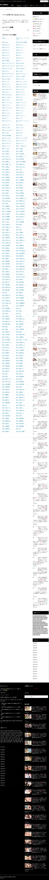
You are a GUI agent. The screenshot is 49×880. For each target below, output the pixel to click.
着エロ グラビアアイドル (8, 73)
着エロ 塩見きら (20, 182)
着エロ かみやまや (20, 68)
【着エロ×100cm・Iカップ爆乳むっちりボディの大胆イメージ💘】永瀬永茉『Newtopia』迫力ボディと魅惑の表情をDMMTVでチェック (40, 488)
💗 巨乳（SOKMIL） (37, 28)
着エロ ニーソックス (7, 102)
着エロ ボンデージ (6, 125)
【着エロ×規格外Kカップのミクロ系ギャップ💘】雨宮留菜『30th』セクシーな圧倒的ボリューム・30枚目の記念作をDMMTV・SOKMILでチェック (40, 156)
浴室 (34, 631)
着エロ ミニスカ (20, 127)
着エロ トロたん (6, 99)
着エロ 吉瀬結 (19, 177)
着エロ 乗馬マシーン (21, 156)
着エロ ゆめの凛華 (6, 135)
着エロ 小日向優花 (6, 211)
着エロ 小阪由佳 (6, 219)
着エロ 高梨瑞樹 (20, 426)
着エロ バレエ (5, 110)
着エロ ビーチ (19, 113)
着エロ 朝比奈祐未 (20, 266)
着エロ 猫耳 (19, 331)
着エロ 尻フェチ (20, 219)
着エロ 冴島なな (6, 169)
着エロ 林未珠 (19, 279)
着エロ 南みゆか (20, 172)
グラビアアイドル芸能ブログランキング (40, 46)
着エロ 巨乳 (19, 229)
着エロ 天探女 (5, 193)
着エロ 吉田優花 (6, 180)
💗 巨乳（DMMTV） (37, 26)
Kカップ (41, 619)
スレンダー (41, 625)
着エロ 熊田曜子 (20, 324)
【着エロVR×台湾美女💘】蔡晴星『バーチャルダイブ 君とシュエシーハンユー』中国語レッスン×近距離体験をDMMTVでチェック (40, 197)
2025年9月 (35, 669)
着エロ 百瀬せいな (20, 342)
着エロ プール (19, 118)
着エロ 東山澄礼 (6, 276)
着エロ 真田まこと (20, 347)
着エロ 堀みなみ (6, 182)
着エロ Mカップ (20, 58)
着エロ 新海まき (6, 248)
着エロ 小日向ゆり (20, 208)
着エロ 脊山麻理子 (6, 384)
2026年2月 (35, 657)
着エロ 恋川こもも (6, 240)
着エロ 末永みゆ (20, 271)
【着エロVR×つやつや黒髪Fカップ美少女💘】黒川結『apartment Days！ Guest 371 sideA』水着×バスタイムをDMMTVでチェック (40, 207)
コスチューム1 (42, 622)
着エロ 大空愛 (19, 190)
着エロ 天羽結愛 (20, 193)
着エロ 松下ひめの (20, 276)
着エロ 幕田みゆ (6, 235)
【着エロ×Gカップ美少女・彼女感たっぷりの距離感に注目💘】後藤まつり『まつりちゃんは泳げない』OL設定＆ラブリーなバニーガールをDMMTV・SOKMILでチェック (40, 342)
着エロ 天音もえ (6, 195)
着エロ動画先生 (4, 4)
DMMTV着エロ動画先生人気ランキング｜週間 (10, 707)
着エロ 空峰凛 (19, 358)
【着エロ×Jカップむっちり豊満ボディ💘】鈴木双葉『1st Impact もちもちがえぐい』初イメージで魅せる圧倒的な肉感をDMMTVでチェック (40, 138)
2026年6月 (35, 647)
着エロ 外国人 (19, 185)
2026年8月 (35, 643)
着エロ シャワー (6, 81)
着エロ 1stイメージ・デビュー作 (22, 38)
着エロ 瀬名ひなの (20, 318)
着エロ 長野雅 (5, 418)
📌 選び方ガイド (45, 5)
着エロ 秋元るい (6, 355)
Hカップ (45, 617)
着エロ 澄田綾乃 (6, 318)
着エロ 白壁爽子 (20, 337)
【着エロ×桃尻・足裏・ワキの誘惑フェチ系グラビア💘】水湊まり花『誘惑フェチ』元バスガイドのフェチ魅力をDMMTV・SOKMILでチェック (40, 415)
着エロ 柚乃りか (6, 282)
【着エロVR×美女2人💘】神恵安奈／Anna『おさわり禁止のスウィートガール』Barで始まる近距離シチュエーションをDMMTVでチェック (40, 187)
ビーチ (42, 626)
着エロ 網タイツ (20, 368)
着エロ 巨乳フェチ (6, 232)
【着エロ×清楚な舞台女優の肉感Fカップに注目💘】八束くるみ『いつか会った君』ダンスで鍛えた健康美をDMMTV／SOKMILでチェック (40, 572)
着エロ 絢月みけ (6, 368)
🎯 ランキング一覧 (39, 5)
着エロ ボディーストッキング (22, 121)
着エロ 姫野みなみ (20, 200)
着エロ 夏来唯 (5, 185)
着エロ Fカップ (5, 47)
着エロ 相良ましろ (20, 345)
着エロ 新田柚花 (6, 250)
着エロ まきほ (19, 125)
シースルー (45, 623)
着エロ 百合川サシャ (7, 342)
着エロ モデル (19, 132)
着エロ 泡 (18, 308)
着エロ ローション (6, 145)
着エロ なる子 (19, 99)
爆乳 (34, 633)
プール (39, 628)
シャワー (34, 623)
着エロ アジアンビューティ (8, 63)
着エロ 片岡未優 (20, 329)
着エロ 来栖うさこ (20, 274)
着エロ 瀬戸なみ (20, 321)
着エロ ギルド (5, 71)
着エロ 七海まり (6, 151)
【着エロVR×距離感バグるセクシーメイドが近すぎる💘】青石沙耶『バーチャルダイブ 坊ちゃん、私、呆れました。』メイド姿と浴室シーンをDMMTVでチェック (40, 603)
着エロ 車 (4, 405)
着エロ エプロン (20, 65)
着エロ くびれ (19, 71)
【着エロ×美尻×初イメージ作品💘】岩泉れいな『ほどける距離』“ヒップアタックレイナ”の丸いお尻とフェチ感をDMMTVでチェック (40, 98)
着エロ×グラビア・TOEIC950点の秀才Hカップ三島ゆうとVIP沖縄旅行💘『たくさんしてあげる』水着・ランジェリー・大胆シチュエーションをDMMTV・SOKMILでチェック (40, 498)
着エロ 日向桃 (5, 253)
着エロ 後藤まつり (20, 237)
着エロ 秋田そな (20, 355)
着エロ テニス (19, 97)
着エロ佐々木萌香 (20, 431)
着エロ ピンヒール (20, 115)
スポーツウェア (35, 625)
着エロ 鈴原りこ (6, 413)
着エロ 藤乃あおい (20, 394)
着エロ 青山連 (5, 423)
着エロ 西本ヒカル (20, 400)
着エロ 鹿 (18, 428)
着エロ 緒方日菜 (20, 371)
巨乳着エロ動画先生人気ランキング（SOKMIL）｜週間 (11, 717)
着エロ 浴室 (19, 310)
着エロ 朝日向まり (6, 266)
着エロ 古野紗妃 (6, 177)
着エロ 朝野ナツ (6, 269)
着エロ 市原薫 (19, 232)
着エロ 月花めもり (20, 261)
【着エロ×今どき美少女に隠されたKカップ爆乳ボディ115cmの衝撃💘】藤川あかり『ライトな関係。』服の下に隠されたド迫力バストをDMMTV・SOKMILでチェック (40, 363)
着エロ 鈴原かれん (20, 410)
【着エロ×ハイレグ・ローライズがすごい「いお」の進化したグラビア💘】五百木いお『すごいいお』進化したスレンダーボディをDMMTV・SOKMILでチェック (40, 393)
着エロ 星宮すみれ (6, 255)
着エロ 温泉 (19, 316)
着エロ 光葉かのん (20, 164)
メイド (42, 628)
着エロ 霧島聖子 (20, 421)
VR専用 (36, 620)
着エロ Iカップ (19, 50)
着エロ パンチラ (6, 113)
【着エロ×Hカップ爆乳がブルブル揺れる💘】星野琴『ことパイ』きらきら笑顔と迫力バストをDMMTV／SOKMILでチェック (40, 552)
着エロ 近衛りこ (20, 407)
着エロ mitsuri (5, 58)
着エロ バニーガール (7, 107)
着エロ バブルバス (20, 107)
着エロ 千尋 (19, 169)
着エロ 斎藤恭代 (20, 245)
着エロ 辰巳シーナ (6, 407)
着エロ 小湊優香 (6, 216)
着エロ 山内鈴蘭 (20, 221)
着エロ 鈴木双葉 (6, 415)
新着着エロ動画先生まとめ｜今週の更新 (9, 697)
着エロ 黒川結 (5, 431)
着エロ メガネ (5, 132)
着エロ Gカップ (19, 47)
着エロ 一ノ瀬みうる (21, 145)
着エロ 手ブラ (19, 242)
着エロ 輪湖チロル (20, 405)
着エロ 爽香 (5, 329)
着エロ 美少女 (19, 373)
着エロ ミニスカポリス (7, 130)
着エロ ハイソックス (21, 102)
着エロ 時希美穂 (6, 261)
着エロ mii (18, 55)
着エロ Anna (5, 42)
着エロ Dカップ (5, 44)
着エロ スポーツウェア (21, 86)
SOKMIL (45, 619)
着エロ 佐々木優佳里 (21, 161)
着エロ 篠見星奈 (6, 366)
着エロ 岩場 (19, 224)
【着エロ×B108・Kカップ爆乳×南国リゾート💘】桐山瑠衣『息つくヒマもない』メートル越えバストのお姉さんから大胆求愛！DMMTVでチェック (40, 107)
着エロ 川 (18, 227)
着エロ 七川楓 (19, 148)
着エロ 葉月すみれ (20, 389)
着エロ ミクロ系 (6, 127)
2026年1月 (35, 659)
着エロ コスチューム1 (21, 73)
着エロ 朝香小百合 (20, 269)
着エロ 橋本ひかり (6, 295)
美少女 (34, 634)
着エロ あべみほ (20, 63)
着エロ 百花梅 (5, 345)
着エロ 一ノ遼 (5, 148)
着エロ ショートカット (21, 81)
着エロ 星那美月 (20, 255)
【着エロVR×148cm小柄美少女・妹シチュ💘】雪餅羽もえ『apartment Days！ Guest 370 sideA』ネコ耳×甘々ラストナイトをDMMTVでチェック (40, 227)
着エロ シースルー (20, 78)
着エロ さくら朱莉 (20, 76)
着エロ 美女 (5, 373)
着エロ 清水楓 (5, 316)
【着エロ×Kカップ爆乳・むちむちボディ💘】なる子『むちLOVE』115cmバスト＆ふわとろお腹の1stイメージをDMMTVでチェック (40, 404)
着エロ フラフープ (6, 120)
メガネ (45, 628)
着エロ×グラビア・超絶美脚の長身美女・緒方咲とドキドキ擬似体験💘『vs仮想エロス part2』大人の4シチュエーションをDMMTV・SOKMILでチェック (40, 520)
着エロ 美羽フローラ (7, 379)
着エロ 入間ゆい (6, 166)
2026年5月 (35, 650)
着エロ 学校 (5, 203)
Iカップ (34, 619)
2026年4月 (35, 652)
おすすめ (40, 620)
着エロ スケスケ (6, 84)
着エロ (3, 38)
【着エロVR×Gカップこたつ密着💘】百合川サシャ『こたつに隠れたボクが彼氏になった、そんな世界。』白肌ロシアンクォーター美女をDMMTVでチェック (40, 288)
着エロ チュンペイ (20, 94)
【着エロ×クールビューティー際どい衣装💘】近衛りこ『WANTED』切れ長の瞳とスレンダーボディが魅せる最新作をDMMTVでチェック (40, 128)
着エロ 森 (4, 292)
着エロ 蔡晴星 (5, 394)
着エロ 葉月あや (6, 389)
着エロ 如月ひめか (6, 200)
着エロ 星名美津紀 (20, 253)
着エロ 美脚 (19, 379)
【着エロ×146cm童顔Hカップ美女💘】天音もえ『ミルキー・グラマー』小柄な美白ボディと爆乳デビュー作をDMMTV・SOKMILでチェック (40, 592)
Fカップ (38, 617)
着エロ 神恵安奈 (20, 352)
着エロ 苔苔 (19, 386)
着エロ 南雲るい (6, 174)
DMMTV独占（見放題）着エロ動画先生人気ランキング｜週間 (11, 704)
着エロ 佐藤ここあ (6, 164)
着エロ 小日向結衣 (20, 211)
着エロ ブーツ (5, 118)
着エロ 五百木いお (6, 159)
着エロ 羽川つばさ (6, 381)
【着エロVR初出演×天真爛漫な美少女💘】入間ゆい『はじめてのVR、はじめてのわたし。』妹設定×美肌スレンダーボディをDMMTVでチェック (40, 278)
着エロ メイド (19, 130)
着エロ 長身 (19, 415)
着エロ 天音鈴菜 (20, 195)
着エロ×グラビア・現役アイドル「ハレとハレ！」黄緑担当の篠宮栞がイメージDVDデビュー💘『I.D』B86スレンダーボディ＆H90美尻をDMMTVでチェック (40, 477)
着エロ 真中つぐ (6, 347)
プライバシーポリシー (5, 694)
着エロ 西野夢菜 (6, 402)
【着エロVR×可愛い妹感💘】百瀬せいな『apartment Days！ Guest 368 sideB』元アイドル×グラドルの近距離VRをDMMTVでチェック (40, 167)
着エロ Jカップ (5, 52)
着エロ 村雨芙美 (6, 274)
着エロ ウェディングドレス (8, 65)
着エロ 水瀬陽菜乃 (20, 303)
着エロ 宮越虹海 (6, 206)
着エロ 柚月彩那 (20, 282)
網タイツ (43, 633)
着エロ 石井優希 (20, 350)
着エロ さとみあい (6, 78)
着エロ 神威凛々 (6, 352)
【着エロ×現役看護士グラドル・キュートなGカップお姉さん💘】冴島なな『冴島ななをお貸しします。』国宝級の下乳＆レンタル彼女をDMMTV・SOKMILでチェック (40, 352)
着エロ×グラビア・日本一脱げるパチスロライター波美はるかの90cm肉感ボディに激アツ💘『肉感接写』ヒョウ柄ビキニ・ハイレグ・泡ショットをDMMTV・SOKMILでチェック (40, 541)
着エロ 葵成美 (19, 392)
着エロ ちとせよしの (7, 94)
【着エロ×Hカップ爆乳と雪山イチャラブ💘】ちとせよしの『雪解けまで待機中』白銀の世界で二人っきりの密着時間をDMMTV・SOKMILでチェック (40, 374)
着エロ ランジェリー (7, 140)
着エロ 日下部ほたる (21, 250)
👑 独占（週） (32, 5)
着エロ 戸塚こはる (6, 242)
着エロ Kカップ (19, 52)
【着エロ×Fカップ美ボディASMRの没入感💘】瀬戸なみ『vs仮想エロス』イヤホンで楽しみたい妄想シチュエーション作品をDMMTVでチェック (40, 118)
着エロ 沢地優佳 (6, 308)
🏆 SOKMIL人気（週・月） (19, 6)
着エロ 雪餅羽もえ (6, 421)
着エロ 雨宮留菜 (20, 418)
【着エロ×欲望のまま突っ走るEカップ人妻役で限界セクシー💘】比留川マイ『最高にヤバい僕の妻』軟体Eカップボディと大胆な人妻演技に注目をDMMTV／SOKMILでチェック (40, 426)
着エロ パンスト (20, 110)
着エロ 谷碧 (19, 402)
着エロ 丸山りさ (6, 156)
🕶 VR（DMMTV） (37, 30)
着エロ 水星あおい (6, 300)
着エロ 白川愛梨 (6, 339)
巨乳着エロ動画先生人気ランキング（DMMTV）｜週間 (11, 714)
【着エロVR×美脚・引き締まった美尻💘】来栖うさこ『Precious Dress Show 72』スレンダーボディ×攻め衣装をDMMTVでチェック (40, 268)
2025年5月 (35, 678)
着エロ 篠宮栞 (19, 363)
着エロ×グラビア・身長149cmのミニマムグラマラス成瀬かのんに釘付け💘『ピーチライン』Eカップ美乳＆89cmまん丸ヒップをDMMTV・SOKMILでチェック (40, 467)
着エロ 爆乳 (19, 326)
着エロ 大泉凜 (5, 190)
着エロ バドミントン (21, 105)
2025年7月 (35, 673)
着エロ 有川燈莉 (6, 263)
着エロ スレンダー (20, 89)
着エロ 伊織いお (6, 161)
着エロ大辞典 (35, 68)
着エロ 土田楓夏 (20, 180)
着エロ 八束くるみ (20, 166)
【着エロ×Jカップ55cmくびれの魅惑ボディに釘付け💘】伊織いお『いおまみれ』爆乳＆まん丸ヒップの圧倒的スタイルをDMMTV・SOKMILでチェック (40, 310)
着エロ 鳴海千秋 (6, 428)
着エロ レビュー (20, 143)
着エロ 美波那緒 (20, 376)
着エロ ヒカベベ (6, 115)
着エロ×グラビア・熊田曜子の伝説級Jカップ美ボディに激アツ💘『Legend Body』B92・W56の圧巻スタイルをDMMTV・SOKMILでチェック (40, 456)
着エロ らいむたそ (6, 138)
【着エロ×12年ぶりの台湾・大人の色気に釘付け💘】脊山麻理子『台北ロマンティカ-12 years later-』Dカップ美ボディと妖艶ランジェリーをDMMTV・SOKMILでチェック (40, 320)
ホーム (2, 9)
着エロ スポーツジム (7, 89)
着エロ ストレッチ (6, 86)
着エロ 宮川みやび (20, 203)
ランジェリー (35, 630)
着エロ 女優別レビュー (21, 198)
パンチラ (38, 626)
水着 (45, 630)
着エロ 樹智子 (19, 292)
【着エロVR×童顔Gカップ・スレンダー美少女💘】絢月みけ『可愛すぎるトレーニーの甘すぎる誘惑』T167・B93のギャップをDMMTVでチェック (40, 238)
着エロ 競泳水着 (6, 360)
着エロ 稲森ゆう (6, 358)
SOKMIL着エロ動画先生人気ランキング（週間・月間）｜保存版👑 (11, 689)
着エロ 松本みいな (6, 279)
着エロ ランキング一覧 (21, 138)
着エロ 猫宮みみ (6, 331)
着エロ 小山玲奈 (6, 208)
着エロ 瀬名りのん (6, 321)
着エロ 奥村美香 (6, 198)
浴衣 (36, 631)
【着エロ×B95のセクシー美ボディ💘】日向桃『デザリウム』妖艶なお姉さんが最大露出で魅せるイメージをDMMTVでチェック (40, 147)
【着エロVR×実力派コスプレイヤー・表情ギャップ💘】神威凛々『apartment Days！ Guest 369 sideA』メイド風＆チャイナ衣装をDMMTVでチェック (40, 216)
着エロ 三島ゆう (6, 153)
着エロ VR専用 (5, 60)
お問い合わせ (3, 692)
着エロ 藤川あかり (20, 397)
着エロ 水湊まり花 (6, 303)
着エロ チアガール (20, 92)
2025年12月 (35, 662)
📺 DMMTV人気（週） (25, 6)
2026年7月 (35, 645)
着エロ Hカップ (5, 50)
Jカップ (37, 619)
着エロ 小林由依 (6, 214)
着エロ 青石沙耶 (20, 423)
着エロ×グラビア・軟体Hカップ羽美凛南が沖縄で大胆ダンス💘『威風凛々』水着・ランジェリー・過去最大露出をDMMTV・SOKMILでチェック (40, 509)
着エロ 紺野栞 (19, 366)
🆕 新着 (12, 5)
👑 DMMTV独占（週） (37, 23)
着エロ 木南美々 (6, 271)
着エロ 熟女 (5, 326)
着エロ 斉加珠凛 (6, 245)
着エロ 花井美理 (20, 384)
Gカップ (42, 617)
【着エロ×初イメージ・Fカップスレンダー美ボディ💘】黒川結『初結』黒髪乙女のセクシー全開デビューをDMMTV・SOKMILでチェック (40, 384)
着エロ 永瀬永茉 (20, 305)
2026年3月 (35, 654)
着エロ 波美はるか (6, 310)
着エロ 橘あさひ (20, 295)
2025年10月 (35, 666)
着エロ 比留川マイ (6, 297)
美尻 (37, 634)
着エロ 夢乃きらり (6, 187)
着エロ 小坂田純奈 (20, 206)
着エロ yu (18, 60)
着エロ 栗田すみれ (6, 287)
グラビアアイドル (36, 622)
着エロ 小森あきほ (20, 214)
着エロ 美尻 (5, 376)
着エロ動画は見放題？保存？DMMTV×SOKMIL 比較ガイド (11, 721)
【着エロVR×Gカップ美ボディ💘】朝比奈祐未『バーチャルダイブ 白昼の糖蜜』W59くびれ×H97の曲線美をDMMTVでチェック (40, 177)
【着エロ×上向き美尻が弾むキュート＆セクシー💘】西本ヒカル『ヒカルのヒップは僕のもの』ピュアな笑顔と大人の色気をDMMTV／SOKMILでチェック (40, 561)
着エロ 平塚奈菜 (6, 237)
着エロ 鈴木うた (20, 413)
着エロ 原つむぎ (20, 174)
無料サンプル (44, 631)
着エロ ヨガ (19, 135)
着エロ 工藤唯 (5, 229)
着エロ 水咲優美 (20, 297)
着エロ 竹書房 (19, 360)
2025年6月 (35, 676)
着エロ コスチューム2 (7, 76)
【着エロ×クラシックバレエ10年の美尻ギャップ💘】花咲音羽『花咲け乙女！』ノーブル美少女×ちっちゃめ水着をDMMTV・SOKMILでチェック (40, 299)
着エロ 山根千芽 (6, 224)
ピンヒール (35, 628)
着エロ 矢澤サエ (6, 350)
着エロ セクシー (6, 92)
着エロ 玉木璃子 (6, 334)
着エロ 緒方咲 (5, 371)
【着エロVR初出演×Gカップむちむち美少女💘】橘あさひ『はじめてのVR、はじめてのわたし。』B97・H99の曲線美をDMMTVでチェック (40, 248)
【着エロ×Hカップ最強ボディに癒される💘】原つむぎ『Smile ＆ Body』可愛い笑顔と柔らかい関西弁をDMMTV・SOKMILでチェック (40, 437)
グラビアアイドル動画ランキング (39, 48)
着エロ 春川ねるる (20, 258)
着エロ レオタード (6, 143)
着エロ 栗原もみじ (20, 284)
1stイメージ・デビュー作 (37, 615)
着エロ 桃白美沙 (20, 287)
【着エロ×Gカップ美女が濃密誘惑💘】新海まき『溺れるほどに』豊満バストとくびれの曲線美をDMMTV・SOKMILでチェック (40, 446)
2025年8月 (35, 671)
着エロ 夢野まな (20, 187)
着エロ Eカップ (19, 44)
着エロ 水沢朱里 (20, 300)
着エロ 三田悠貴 (20, 153)
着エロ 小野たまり (20, 216)
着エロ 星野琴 (5, 258)
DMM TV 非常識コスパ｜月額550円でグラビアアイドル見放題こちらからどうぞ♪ (40, 65)
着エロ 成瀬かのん (20, 240)
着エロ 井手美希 (20, 159)
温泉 (40, 631)
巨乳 (39, 630)
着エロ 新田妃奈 (20, 248)
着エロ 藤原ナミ (6, 397)
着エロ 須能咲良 (6, 426)
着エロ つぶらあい (6, 97)
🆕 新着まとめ (36, 16)
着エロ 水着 (5, 305)
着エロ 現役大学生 (20, 334)
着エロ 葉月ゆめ (6, 392)
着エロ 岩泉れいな (6, 227)
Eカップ (34, 617)
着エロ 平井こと (20, 235)
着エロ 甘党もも (6, 337)
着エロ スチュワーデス (21, 84)
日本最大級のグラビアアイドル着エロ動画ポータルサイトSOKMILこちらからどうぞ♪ (40, 60)
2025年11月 (35, 664)
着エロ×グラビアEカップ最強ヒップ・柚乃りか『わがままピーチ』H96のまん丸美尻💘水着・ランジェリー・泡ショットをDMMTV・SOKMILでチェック (40, 531)
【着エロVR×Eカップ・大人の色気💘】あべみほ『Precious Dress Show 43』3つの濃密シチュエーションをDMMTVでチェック (40, 259)
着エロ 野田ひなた (6, 410)
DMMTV (44, 615)
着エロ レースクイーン (21, 140)
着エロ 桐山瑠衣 (6, 290)
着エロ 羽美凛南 (20, 381)
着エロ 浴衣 (5, 313)
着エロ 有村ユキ (20, 263)
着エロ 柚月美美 (6, 284)
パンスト (34, 626)
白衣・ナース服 (38, 633)
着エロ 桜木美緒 (20, 290)
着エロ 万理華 (19, 151)
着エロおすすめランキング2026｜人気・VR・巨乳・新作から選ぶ (12, 700)
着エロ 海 (18, 313)
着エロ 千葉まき (6, 172)
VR (33, 620)
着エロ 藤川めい (6, 400)
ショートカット (39, 623)
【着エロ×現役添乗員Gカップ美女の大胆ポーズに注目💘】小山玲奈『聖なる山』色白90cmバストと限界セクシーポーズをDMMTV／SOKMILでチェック (40, 581)
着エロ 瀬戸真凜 (6, 324)
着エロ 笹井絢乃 (6, 363)
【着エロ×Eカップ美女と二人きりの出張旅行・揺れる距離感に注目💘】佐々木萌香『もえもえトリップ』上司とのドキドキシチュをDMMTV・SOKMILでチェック (40, 331)
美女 (47, 633)
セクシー (45, 625)
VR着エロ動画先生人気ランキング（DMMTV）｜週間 (11, 710)
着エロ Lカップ (5, 55)
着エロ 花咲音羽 (6, 386)
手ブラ (42, 630)
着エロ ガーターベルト (7, 68)
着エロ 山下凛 (5, 221)
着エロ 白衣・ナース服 (21, 339)
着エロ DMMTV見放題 (21, 42)
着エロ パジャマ (6, 105)
